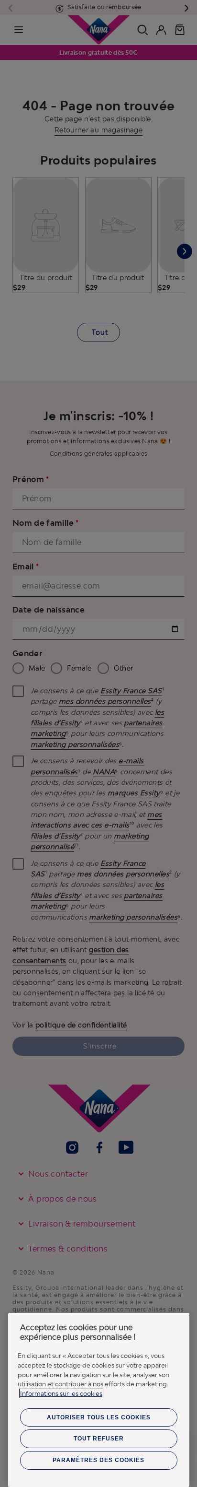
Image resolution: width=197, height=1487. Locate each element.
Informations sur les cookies (61, 1393)
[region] (98, 1400)
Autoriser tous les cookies (99, 1417)
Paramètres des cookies (98, 1460)
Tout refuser (99, 1438)
